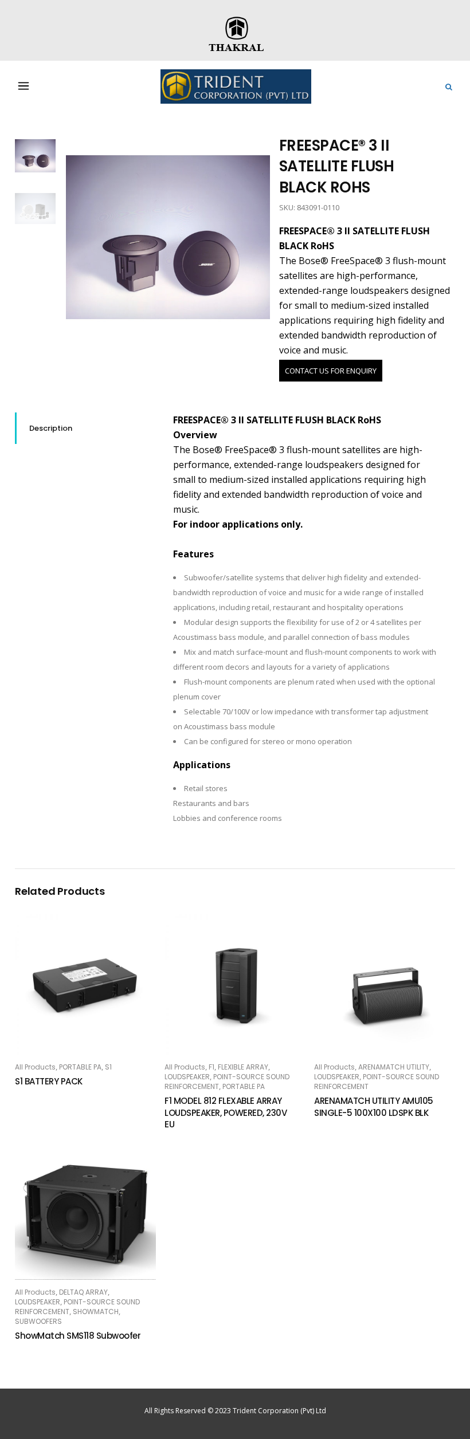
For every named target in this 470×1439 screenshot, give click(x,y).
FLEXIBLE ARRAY (243, 1067)
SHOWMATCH (96, 1311)
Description (50, 428)
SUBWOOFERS (38, 1321)
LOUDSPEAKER (187, 1077)
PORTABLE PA (80, 1067)
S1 (108, 1067)
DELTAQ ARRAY (83, 1292)
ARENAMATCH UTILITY (393, 1067)
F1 (211, 1067)
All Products (35, 1067)
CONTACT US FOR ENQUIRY (331, 370)
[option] (168, 237)
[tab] (85, 428)
